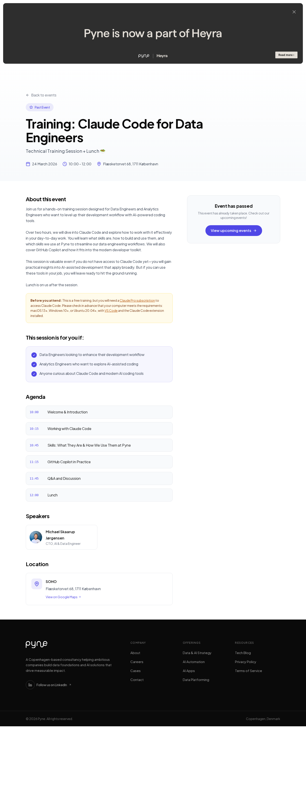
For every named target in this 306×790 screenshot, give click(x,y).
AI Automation (194, 661)
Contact (137, 679)
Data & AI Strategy (197, 652)
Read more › (286, 55)
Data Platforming (196, 679)
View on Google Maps (62, 597)
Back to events (43, 95)
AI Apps (189, 670)
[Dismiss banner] (294, 12)
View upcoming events (231, 230)
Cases (135, 670)
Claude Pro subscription (137, 300)
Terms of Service (248, 670)
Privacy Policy (245, 661)
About (135, 652)
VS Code (111, 310)
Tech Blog (243, 652)
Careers (136, 661)
